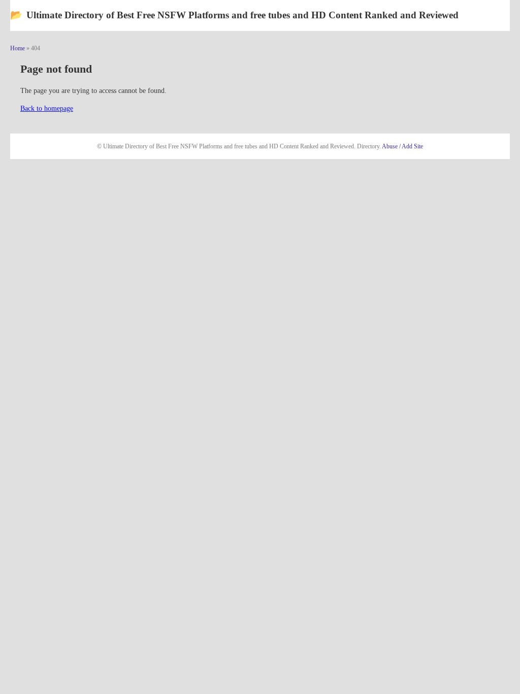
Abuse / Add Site (402, 146)
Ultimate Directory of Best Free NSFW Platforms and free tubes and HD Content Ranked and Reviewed (234, 15)
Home (17, 48)
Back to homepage (46, 108)
